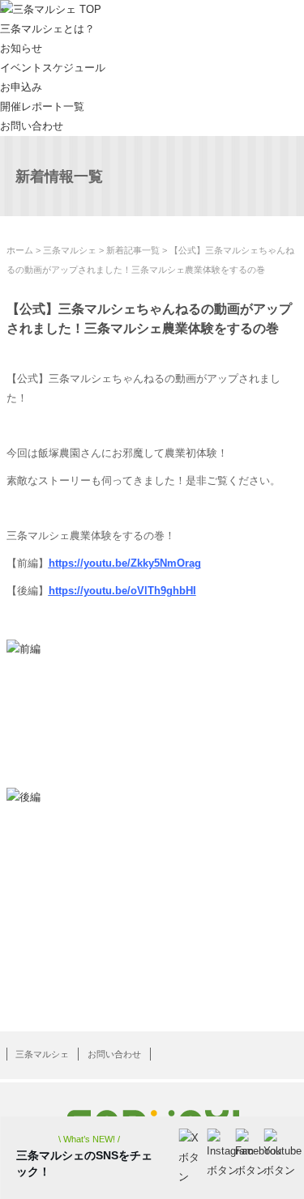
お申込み (21, 87)
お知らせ (21, 48)
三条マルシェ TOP (57, 9)
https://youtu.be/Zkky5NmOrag (125, 563)
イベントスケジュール (52, 68)
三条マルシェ (69, 250)
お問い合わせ (31, 126)
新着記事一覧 (133, 250)
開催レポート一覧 (42, 106)
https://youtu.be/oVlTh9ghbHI (122, 591)
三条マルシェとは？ (47, 29)
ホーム (19, 250)
